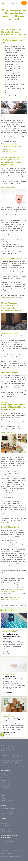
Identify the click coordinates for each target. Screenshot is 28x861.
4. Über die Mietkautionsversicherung (12, 753)
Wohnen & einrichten (13, 597)
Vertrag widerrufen (6, 813)
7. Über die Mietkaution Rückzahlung (11, 760)
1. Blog (3, 773)
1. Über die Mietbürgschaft (8, 746)
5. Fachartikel (5, 783)
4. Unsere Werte (5, 780)
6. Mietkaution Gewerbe (8, 758)
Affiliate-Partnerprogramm (8, 800)
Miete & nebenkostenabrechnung (10, 630)
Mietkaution (4, 599)
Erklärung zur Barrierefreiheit (9, 808)
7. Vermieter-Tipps (6, 787)
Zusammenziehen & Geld (10, 144)
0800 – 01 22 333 (5, 837)
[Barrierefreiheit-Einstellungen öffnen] (2, 734)
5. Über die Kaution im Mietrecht (10, 755)
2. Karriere (4, 775)
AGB (19, 850)
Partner (3, 798)
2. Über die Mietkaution (7, 748)
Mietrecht (12, 674)
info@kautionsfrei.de (7, 841)
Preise (24, 3)
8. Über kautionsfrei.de (7, 790)
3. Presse (3, 778)
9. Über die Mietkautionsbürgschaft (11, 765)
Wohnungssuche (13, 599)
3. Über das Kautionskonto (8, 750)
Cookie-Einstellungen (7, 811)
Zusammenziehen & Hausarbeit (12, 146)
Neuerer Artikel (23, 605)
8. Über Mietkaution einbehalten (10, 762)
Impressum (4, 850)
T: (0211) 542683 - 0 (6, 829)
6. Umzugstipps (5, 785)
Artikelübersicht (14, 605)
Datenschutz (13, 850)
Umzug (5, 715)
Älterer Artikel (4, 605)
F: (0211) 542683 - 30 (6, 831)
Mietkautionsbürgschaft (8, 297)
